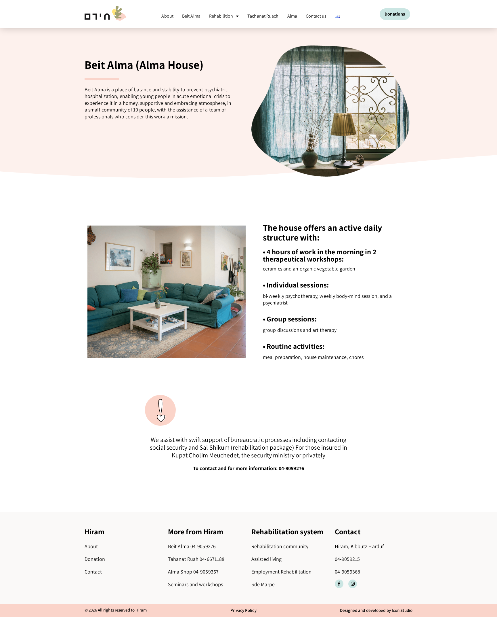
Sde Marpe (263, 584)
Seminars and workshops (195, 584)
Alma (292, 16)
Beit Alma (191, 16)
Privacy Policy (243, 610)
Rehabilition (221, 16)
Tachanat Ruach (262, 16)
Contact (93, 571)
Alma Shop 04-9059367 (193, 571)
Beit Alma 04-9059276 (192, 546)
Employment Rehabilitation (281, 571)
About (167, 16)
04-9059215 (347, 559)
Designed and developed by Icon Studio (376, 610)
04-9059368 (347, 571)
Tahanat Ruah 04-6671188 (196, 559)
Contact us (316, 16)
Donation (95, 559)
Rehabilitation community (279, 546)
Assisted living (266, 559)
